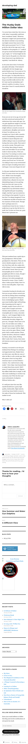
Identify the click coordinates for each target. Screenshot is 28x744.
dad (24, 456)
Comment (20, 496)
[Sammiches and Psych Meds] (14, 561)
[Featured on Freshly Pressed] (10, 548)
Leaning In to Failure (10, 686)
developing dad (9, 5)
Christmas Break (9, 615)
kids (19, 459)
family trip (8, 457)
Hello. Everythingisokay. (11, 688)
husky (15, 459)
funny (8, 459)
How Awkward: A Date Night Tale (14, 619)
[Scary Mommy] (14, 559)
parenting (17, 460)
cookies (21, 456)
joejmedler (7, 454)
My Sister (7, 673)
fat (12, 457)
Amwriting (6, 456)
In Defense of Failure (10, 611)
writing (4, 462)
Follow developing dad (12, 712)
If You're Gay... (8, 675)
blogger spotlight (13, 456)
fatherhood (16, 457)
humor (22, 454)
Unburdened (7, 699)
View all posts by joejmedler (18, 448)
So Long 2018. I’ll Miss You (12, 624)
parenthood (11, 460)
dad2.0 (4, 457)
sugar (21, 460)
